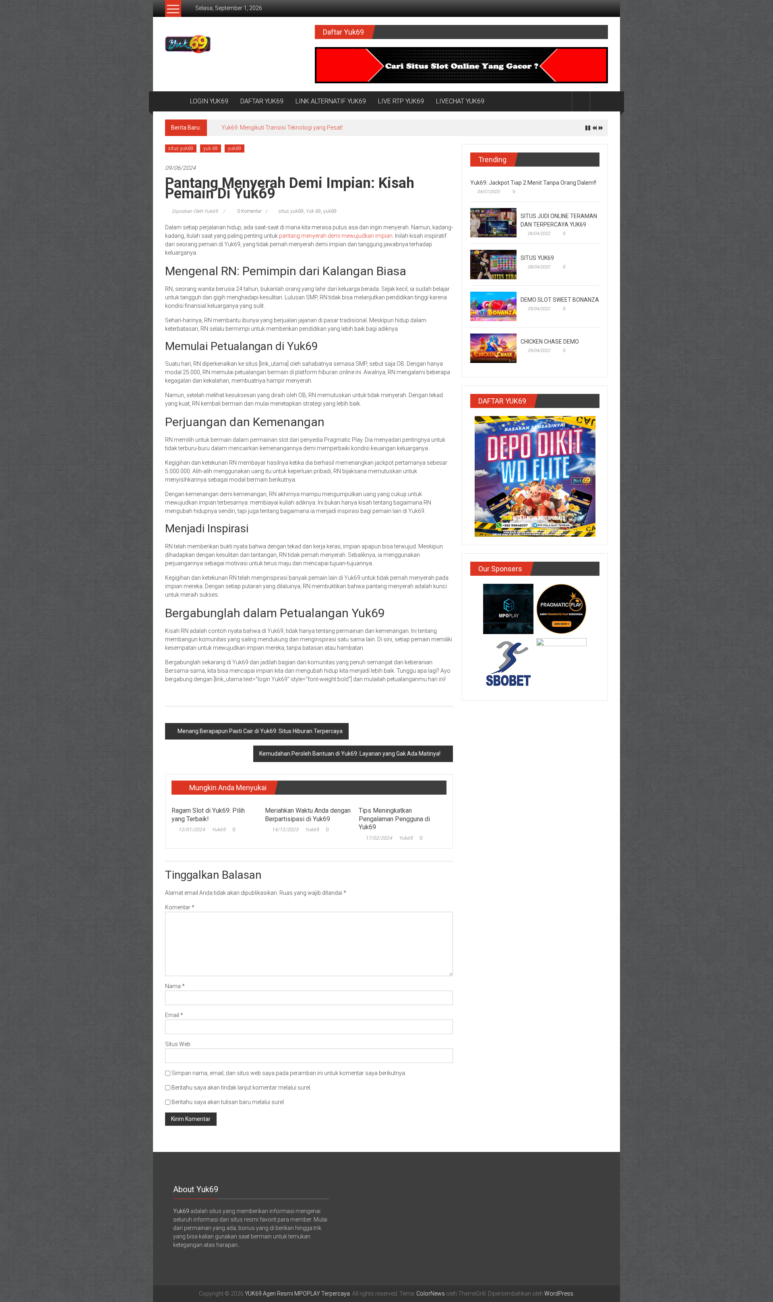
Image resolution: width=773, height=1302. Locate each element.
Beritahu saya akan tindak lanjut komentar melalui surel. (241, 1087)
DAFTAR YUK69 (261, 101)
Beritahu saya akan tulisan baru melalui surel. (228, 1102)
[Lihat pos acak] (599, 101)
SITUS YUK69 (537, 258)
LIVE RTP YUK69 (401, 101)
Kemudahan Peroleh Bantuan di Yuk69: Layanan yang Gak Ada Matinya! (349, 753)
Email (174, 1015)
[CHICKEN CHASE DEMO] (493, 347)
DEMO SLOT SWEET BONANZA (560, 300)
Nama (175, 986)
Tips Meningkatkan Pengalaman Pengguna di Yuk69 (394, 819)
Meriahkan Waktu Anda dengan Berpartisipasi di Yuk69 (308, 815)
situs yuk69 (180, 148)
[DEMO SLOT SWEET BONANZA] (493, 306)
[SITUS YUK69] (493, 264)
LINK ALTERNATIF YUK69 (331, 101)
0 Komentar (249, 211)
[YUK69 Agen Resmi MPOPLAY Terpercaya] (174, 101)
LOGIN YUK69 (209, 101)
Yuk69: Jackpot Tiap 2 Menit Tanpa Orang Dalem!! (533, 182)
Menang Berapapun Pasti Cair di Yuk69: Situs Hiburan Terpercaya (260, 731)
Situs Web (177, 1044)
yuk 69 (210, 148)
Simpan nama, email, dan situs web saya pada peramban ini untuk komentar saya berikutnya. (289, 1073)
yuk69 (234, 148)
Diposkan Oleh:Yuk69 (195, 211)
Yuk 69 (313, 211)
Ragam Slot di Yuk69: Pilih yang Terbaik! (208, 815)
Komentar (179, 907)
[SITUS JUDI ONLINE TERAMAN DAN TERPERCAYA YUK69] (493, 222)
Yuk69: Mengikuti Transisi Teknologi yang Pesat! (282, 127)
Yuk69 (218, 829)
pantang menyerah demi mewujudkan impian (335, 236)
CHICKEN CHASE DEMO (550, 341)
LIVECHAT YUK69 (460, 101)
